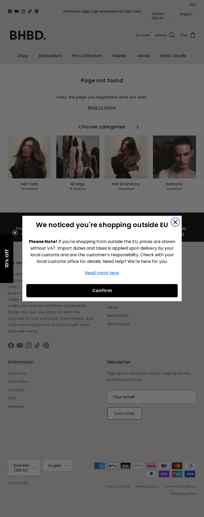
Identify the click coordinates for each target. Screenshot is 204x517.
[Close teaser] (15, 232)
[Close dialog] (175, 222)
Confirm (102, 290)
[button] (6, 258)
